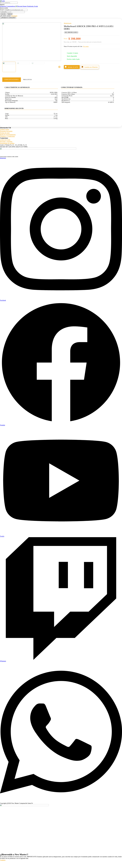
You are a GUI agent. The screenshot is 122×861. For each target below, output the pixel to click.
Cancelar (3, 14)
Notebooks (30, 6)
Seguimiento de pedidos (7, 143)
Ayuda (36, 6)
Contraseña (3, 12)
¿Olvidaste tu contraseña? (8, 17)
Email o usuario (4, 10)
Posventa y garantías (6, 141)
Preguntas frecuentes (6, 131)
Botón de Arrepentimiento (8, 134)
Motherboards (67, 23)
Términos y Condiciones (7, 136)
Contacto (2, 860)
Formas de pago (5, 133)
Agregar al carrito (73, 67)
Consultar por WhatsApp (91, 67)
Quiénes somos (4, 129)
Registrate (14, 16)
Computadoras (11, 6)
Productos (3, 6)
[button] (61, 4)
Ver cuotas (86, 46)
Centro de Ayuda (5, 140)
